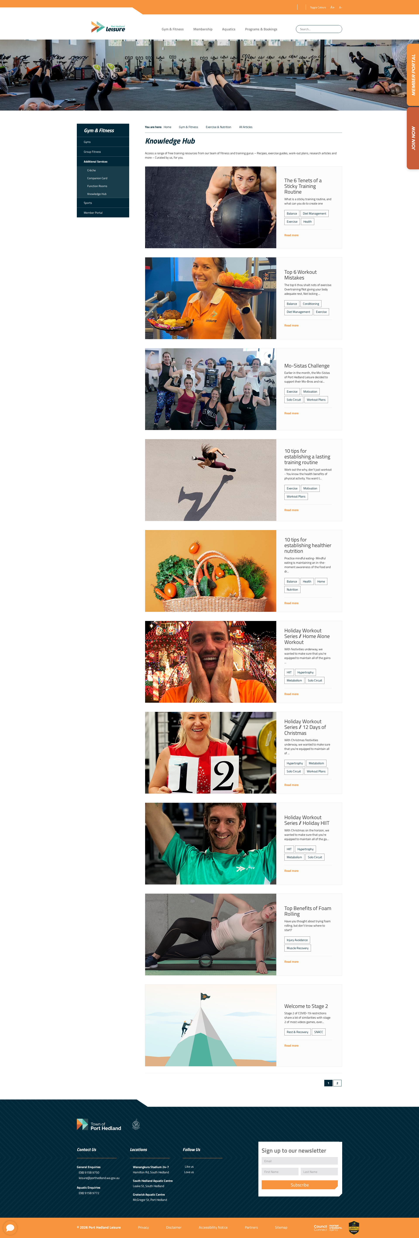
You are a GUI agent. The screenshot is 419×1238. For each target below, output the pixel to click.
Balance (292, 213)
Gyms (87, 142)
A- (340, 7)
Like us (189, 1166)
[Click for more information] (210, 207)
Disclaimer (174, 1227)
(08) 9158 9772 (89, 1193)
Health (307, 221)
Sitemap (281, 1227)
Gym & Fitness (173, 29)
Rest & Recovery (297, 1032)
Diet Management (314, 213)
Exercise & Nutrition (218, 127)
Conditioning (311, 303)
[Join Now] (413, 138)
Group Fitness (92, 151)
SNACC (318, 1032)
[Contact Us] (10, 1228)
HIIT (289, 672)
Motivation (310, 391)
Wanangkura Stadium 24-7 (151, 1167)
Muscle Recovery (298, 948)
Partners (251, 1227)
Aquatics (228, 29)
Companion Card (97, 178)
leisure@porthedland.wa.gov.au (99, 1178)
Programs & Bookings (261, 29)
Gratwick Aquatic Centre (149, 1194)
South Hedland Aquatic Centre (153, 1180)
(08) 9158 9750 (89, 1172)
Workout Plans (316, 399)
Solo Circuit (294, 399)
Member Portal (93, 212)
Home (167, 127)
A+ (332, 7)
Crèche (91, 170)
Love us (189, 1172)
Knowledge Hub (96, 194)
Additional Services (95, 161)
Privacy (143, 1227)
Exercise (292, 221)
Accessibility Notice (213, 1227)
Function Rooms (97, 186)
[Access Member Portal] (413, 75)
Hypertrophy (305, 672)
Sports (88, 203)
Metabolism (294, 680)
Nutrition (292, 589)
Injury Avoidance (297, 940)
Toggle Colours (318, 7)
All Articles (245, 127)
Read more (291, 235)
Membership (203, 29)
